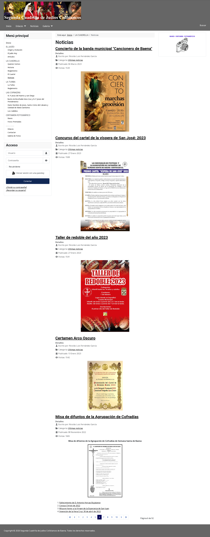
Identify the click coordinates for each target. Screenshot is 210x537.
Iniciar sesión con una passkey (30, 173)
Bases (10, 118)
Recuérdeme (14, 166)
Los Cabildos (13, 111)
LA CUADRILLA (12, 61)
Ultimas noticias (75, 60)
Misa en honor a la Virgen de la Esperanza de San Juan (84, 508)
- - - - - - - (10, 126)
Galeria (46, 26)
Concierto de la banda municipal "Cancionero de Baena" (103, 48)
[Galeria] (51, 26)
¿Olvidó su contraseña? (16, 187)
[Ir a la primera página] (70, 517)
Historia (11, 67)
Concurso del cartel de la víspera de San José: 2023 (100, 137)
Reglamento (12, 71)
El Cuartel (11, 74)
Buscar (203, 25)
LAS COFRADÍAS (13, 92)
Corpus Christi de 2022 (69, 505)
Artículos (11, 57)
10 (116, 517)
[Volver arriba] (205, 532)
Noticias (34, 26)
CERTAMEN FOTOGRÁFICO (18, 115)
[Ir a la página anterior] (74, 517)
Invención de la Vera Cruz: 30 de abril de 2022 (80, 511)
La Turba (11, 85)
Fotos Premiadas (14, 122)
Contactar (12, 132)
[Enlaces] (24, 26)
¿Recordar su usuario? (16, 190)
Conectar (28, 181)
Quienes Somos (14, 64)
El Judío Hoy (12, 53)
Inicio (8, 26)
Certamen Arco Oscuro (75, 338)
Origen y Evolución (15, 50)
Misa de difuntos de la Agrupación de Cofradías (97, 416)
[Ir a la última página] (125, 517)
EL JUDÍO (10, 46)
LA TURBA (10, 81)
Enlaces (19, 26)
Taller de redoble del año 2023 (81, 237)
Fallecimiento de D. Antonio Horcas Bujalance (80, 502)
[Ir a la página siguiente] (121, 517)
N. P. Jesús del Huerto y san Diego (21, 95)
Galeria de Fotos (14, 136)
